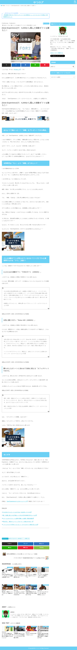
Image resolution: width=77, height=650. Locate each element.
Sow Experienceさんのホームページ (16, 501)
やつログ (38, 2)
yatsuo (12, 612)
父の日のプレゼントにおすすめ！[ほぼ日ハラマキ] (16, 512)
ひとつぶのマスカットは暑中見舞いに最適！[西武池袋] (18, 518)
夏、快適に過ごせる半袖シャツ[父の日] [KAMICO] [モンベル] (19, 515)
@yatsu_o (16, 69)
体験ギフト (22, 538)
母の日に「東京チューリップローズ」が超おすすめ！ (17, 521)
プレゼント (5, 538)
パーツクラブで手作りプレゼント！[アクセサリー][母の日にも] (20, 524)
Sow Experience (13, 538)
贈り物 (27, 538)
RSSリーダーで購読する (57, 52)
